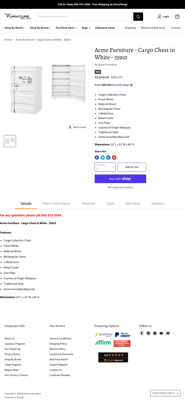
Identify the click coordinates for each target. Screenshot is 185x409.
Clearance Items (105, 28)
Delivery (158, 203)
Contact (175, 28)
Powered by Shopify (14, 397)
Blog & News (12, 370)
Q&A (110, 203)
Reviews (88, 203)
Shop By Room (14, 28)
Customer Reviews (60, 375)
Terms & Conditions (60, 338)
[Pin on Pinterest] (114, 157)
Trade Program (13, 365)
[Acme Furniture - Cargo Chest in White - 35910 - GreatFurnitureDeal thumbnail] (10, 141)
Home (8, 39)
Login (166, 16)
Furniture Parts (65, 28)
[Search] (138, 16)
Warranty (133, 203)
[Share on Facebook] (97, 157)
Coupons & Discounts (61, 354)
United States (163, 393)
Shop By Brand (39, 28)
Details (26, 203)
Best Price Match (59, 359)
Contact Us (56, 370)
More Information (56, 203)
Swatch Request (59, 365)
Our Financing (12, 349)
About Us (10, 338)
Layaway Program (15, 344)
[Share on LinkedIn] (108, 157)
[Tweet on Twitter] (102, 157)
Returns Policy (58, 349)
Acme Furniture (107, 65)
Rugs (85, 28)
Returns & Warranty (153, 28)
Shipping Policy (58, 344)
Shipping (130, 28)
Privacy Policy (12, 354)
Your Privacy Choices (16, 375)
